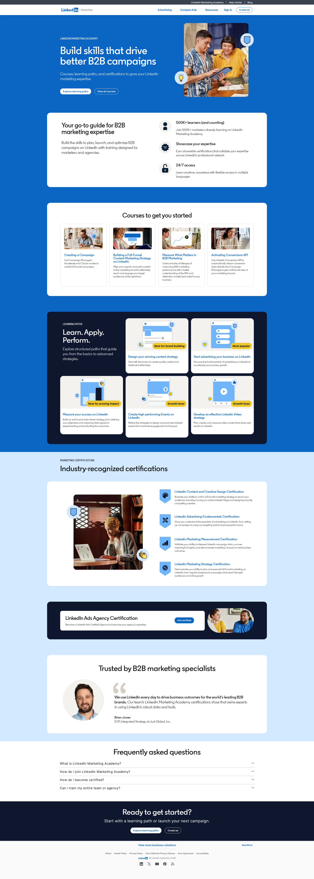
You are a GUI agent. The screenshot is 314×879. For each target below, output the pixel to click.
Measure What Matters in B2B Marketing (179, 256)
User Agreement (186, 853)
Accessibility (202, 853)
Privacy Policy (136, 853)
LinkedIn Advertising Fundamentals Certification (207, 516)
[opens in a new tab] (141, 865)
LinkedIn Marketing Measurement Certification (206, 539)
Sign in (228, 9)
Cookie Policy (120, 853)
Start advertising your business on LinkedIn (222, 357)
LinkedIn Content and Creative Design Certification (209, 492)
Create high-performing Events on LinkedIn (151, 416)
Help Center (237, 2)
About (108, 853)
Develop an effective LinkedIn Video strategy (218, 416)
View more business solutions (157, 845)
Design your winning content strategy (153, 357)
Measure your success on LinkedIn (85, 414)
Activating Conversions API (229, 255)
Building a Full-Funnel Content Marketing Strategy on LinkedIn (132, 258)
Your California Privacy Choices (160, 853)
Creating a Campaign (79, 255)
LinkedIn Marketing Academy (208, 2)
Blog (250, 2)
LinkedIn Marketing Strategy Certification (202, 564)
